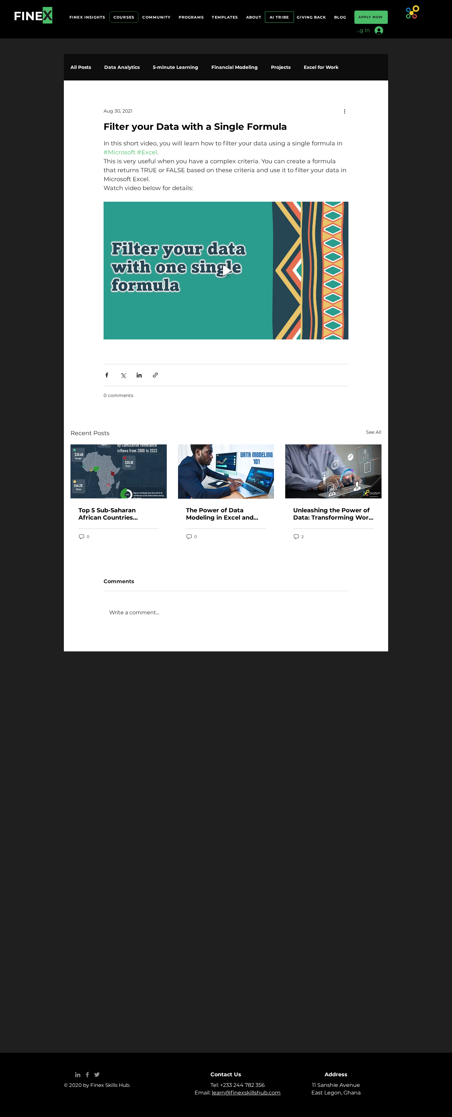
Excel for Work (321, 67)
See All (374, 432)
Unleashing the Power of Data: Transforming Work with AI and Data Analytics (333, 514)
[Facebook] (87, 1074)
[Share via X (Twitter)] (123, 375)
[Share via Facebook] (107, 375)
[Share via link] (155, 375)
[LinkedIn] (77, 1074)
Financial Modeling (234, 67)
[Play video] (226, 270)
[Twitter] (97, 1074)
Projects (281, 67)
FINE (28, 16)
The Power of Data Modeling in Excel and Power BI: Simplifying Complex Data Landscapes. (219, 514)
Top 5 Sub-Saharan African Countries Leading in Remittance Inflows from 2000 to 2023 (113, 514)
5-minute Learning (175, 67)
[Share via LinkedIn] (139, 375)
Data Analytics (122, 67)
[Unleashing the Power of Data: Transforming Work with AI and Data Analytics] (333, 471)
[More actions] (344, 111)
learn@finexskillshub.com (246, 1093)
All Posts (80, 67)
